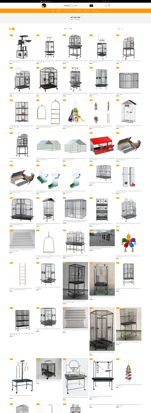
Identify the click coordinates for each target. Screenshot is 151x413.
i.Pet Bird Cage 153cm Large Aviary (17, 158)
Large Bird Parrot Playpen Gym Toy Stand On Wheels (20, 395)
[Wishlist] (106, 5)
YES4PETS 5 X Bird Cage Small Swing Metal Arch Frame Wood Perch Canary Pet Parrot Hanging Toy (48, 256)
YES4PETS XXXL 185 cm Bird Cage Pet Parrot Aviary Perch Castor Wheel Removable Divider (21, 224)
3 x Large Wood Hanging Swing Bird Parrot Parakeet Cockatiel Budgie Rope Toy (128, 385)
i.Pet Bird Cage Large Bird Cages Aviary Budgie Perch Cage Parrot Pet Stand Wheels (22, 126)
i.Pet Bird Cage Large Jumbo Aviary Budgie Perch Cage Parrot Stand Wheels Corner (101, 94)
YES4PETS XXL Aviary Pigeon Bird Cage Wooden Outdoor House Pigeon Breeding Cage (100, 248)
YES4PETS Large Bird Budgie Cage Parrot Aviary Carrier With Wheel (22, 94)
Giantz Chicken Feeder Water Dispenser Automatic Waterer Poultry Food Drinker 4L (128, 191)
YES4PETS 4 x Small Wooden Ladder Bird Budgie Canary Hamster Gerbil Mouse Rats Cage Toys (21, 289)
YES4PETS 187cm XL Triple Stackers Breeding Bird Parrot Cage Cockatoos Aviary (101, 224)
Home (72, 19)
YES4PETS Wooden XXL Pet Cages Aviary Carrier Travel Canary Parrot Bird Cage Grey (128, 126)
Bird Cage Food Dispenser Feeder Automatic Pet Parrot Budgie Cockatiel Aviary (74, 191)
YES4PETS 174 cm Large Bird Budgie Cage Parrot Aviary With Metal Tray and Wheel (101, 61)
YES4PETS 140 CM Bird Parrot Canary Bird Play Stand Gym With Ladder (101, 297)
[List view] (13, 29)
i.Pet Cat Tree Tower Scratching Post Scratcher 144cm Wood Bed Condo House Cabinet (22, 61)
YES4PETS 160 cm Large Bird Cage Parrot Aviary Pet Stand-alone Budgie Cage (48, 224)
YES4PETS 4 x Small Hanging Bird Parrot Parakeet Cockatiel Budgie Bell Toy (128, 256)
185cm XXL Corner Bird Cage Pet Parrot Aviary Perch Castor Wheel (48, 329)
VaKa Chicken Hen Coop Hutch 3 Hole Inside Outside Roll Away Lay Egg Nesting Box (102, 159)
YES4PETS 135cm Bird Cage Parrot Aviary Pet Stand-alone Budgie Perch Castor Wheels (74, 302)
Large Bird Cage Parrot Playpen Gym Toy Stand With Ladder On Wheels (75, 398)
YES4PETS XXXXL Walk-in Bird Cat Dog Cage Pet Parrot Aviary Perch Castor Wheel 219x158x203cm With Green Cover (75, 221)
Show (119, 28)
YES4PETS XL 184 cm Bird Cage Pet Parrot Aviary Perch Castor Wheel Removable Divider (75, 256)
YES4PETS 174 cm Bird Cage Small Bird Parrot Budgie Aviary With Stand (128, 283)
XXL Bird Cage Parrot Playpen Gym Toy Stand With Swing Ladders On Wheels (100, 397)
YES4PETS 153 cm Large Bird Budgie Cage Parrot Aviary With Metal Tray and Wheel (75, 94)
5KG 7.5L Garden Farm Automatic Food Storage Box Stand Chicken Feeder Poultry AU (21, 191)
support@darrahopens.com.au (46, 1)
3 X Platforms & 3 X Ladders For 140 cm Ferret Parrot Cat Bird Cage (75, 330)
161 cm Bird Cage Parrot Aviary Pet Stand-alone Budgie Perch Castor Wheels (128, 342)
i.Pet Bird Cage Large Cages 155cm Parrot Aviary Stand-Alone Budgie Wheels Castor (48, 61)
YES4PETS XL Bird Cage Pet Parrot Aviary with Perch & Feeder (128, 223)
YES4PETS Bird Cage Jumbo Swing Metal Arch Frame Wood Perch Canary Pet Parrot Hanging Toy (48, 126)
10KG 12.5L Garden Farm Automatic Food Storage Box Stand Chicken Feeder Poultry (128, 159)
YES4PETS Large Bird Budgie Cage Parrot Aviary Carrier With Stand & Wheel (75, 61)
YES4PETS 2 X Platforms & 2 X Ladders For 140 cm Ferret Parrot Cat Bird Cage (21, 250)
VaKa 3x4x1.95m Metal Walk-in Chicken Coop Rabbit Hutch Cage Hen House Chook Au (47, 159)
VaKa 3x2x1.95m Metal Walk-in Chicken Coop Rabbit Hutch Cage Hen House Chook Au (74, 159)
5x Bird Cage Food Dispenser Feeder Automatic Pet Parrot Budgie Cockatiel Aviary (48, 191)
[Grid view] (10, 29)
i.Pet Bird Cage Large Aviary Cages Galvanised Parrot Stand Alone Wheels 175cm (22, 334)
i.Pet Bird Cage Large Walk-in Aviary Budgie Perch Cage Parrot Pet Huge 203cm (128, 94)
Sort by (65, 28)
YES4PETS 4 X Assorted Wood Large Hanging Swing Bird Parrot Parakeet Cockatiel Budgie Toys (100, 126)
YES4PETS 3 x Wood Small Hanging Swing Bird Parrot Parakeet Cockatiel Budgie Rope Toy (75, 126)
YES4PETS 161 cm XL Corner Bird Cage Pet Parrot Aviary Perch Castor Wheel (48, 288)
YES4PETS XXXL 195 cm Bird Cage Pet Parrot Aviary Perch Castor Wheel (101, 183)
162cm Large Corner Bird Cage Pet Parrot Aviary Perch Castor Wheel (101, 353)
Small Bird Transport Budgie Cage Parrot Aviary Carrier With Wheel (48, 381)
